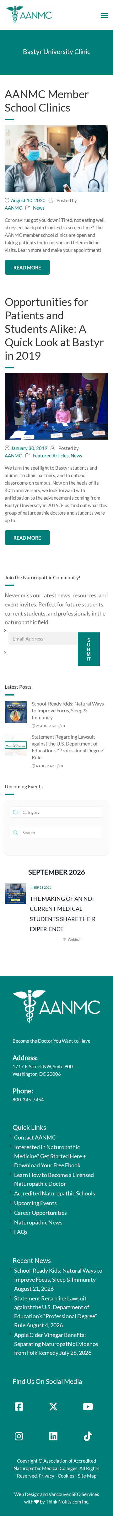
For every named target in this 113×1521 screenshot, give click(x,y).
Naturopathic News (38, 1222)
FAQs (21, 1231)
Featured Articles (51, 455)
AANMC (13, 208)
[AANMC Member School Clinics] (56, 158)
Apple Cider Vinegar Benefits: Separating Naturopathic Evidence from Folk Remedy (56, 1343)
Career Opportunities (40, 1212)
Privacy (46, 1476)
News (39, 208)
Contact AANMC (35, 1137)
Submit (89, 649)
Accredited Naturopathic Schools (54, 1193)
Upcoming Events (35, 1202)
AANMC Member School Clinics (47, 100)
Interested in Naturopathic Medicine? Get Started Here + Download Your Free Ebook (50, 1156)
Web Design (26, 1494)
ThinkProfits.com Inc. (67, 1501)
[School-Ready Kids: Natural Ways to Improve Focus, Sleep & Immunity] (16, 711)
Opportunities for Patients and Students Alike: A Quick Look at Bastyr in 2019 (54, 328)
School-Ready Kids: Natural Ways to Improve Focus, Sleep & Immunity (68, 710)
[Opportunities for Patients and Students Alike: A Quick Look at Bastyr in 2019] (56, 405)
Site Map (87, 1476)
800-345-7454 (28, 1099)
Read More (27, 267)
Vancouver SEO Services (74, 1494)
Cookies (66, 1476)
